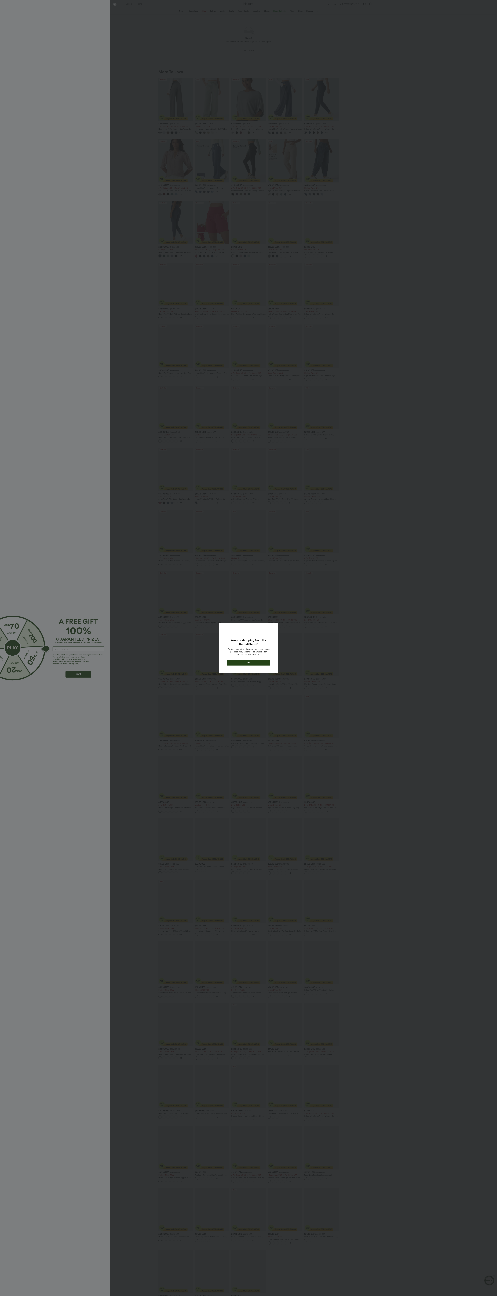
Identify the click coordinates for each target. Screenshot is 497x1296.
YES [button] (248, 662)
